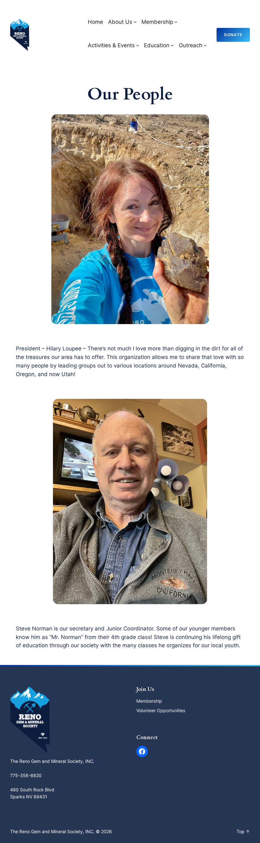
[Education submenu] (172, 45)
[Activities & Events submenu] (137, 45)
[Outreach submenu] (205, 45)
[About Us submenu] (135, 21)
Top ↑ (243, 831)
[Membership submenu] (176, 21)
